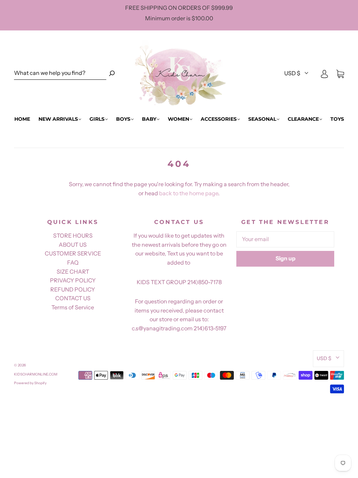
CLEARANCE (303, 119)
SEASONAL (262, 119)
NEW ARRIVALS (58, 119)
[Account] (324, 73)
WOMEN (178, 119)
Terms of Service (72, 307)
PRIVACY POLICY (73, 280)
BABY (149, 119)
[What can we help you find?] (60, 73)
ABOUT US (73, 244)
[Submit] (112, 73)
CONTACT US (73, 298)
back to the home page (188, 193)
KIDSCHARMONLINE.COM (35, 374)
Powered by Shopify (30, 383)
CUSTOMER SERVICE (73, 253)
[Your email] (285, 239)
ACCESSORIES (219, 119)
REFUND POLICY (72, 289)
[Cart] (340, 73)
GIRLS (97, 119)
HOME (22, 119)
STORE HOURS (73, 235)
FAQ (73, 262)
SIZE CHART (73, 271)
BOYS (123, 119)
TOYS (337, 119)
